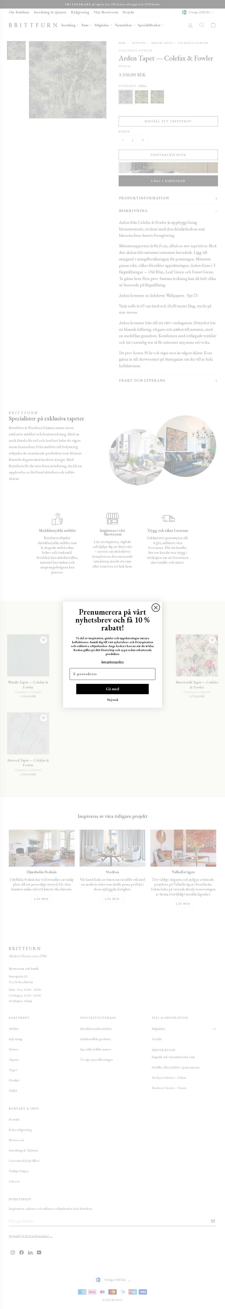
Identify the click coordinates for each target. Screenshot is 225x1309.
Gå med (112, 688)
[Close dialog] (156, 608)
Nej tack (112, 700)
